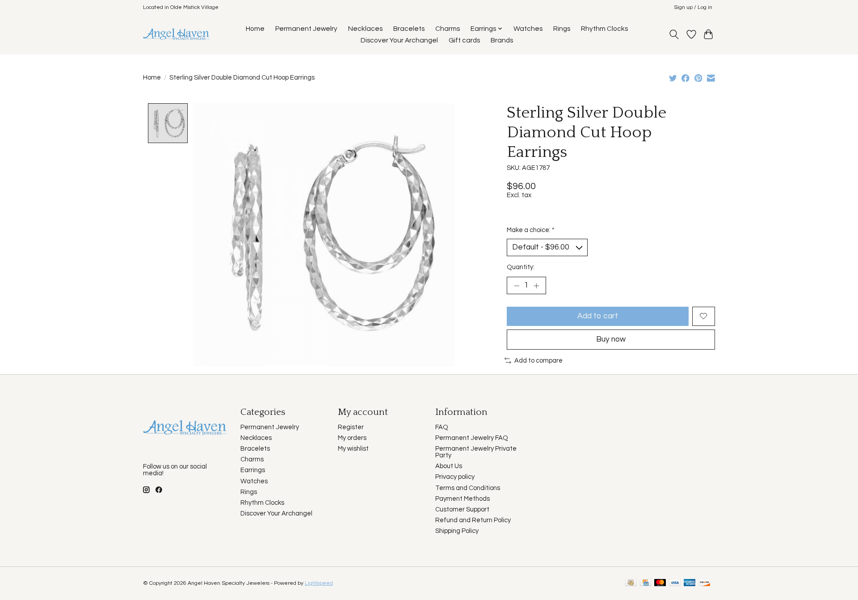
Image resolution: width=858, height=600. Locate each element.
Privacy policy (455, 476)
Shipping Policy (457, 531)
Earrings (252, 470)
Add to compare (538, 360)
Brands (502, 40)
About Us (448, 466)
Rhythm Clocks (604, 28)
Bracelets (409, 28)
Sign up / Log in (693, 7)
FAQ (441, 427)
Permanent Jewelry (306, 28)
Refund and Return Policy (473, 520)
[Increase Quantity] (536, 285)
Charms (447, 28)
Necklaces (365, 28)
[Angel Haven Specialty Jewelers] (176, 34)
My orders (352, 438)
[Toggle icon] (674, 34)
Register (351, 427)
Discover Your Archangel (399, 40)
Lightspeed (319, 583)
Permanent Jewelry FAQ (471, 438)
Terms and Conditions (467, 488)
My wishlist (353, 448)
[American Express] (689, 583)
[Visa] (675, 583)
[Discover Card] (705, 583)
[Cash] (630, 583)
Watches (528, 28)
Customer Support (462, 509)
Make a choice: (530, 230)
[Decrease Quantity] (516, 285)
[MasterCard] (660, 583)
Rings (561, 28)
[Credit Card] (645, 583)
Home (255, 28)
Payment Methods (462, 498)
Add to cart (597, 316)
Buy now (611, 339)
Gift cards (464, 40)
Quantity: (520, 267)
